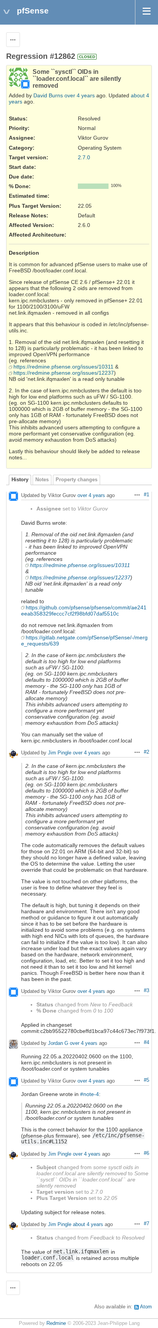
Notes (42, 479)
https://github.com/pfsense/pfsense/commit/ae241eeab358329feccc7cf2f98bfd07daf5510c (83, 610)
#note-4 (89, 1094)
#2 (146, 752)
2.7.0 (84, 157)
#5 (146, 1080)
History (20, 479)
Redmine (56, 1323)
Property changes (76, 479)
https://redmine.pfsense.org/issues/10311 (63, 367)
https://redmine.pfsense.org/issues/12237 (63, 373)
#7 (146, 1223)
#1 (146, 494)
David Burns (48, 95)
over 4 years (79, 95)
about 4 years (88, 1224)
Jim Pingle (59, 753)
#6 (146, 1153)
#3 (146, 990)
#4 (146, 1042)
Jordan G (58, 1043)
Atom (146, 1307)
